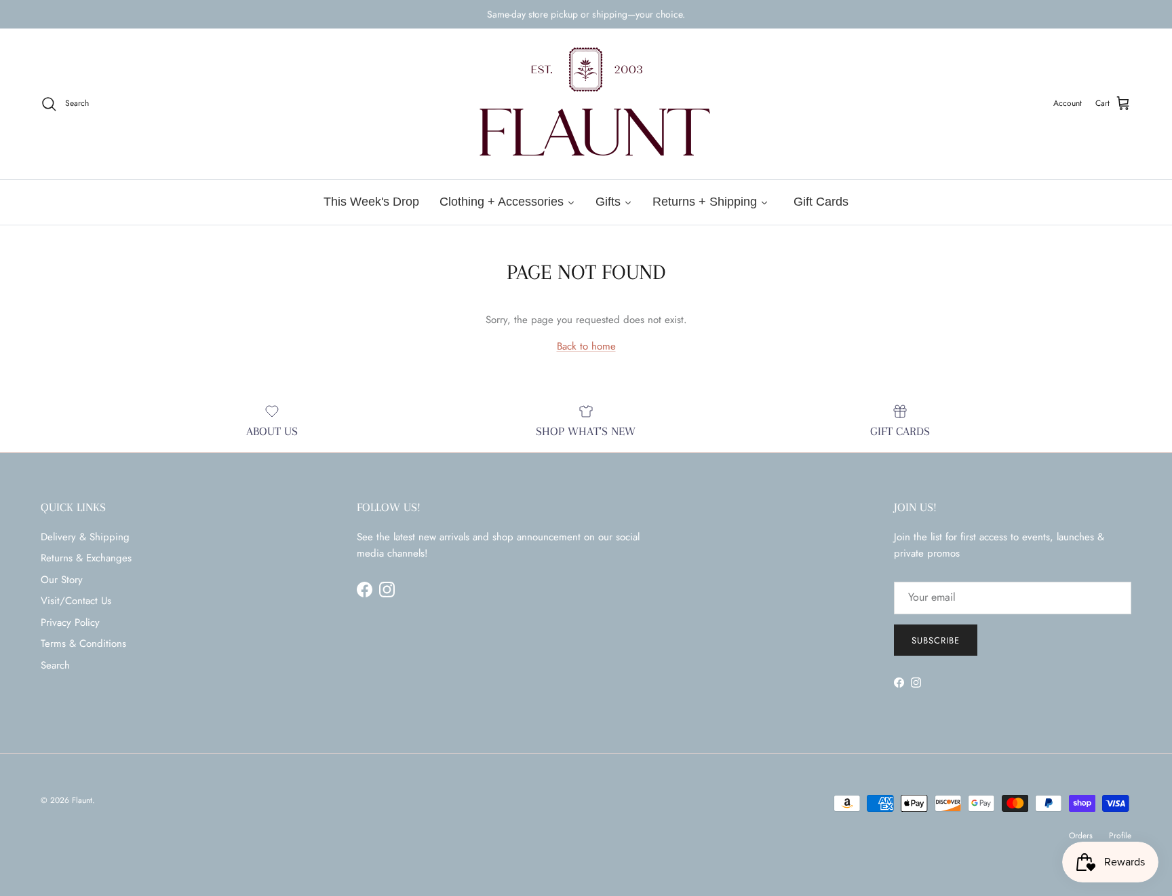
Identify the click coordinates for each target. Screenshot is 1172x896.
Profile (1120, 835)
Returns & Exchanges (86, 557)
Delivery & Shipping (85, 536)
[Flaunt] (586, 104)
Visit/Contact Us (76, 600)
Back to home (586, 346)
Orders (1081, 835)
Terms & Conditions (83, 643)
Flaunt (82, 800)
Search (55, 665)
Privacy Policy (70, 622)
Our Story (62, 579)
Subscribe (936, 640)
